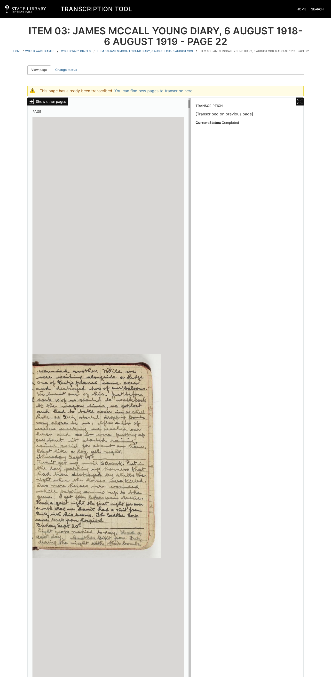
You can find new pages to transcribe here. (153, 90)
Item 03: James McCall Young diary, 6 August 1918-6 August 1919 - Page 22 (254, 51)
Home (301, 9)
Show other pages (51, 101)
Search (317, 9)
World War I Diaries (39, 51)
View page (41, 70)
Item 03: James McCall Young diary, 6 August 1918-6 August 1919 (145, 51)
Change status (66, 70)
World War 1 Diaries (76, 51)
